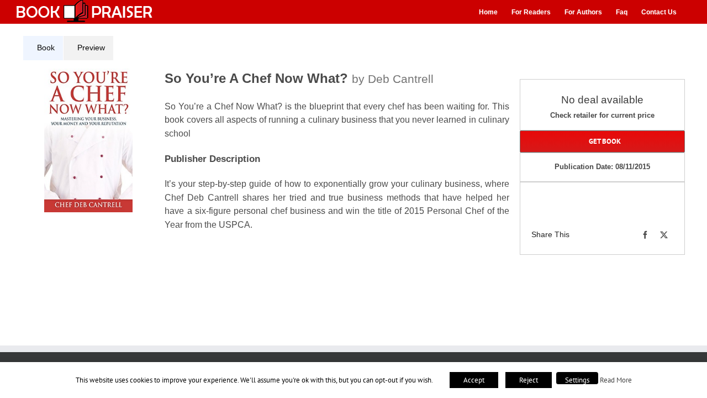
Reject (528, 380)
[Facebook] (645, 235)
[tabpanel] (270, 156)
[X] (664, 235)
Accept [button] (473, 380)
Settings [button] (577, 380)
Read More (616, 380)
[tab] (43, 48)
